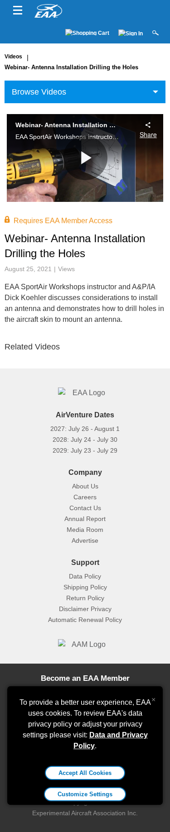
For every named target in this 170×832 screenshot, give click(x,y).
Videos (13, 56)
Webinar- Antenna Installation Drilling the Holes (71, 67)
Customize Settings (85, 794)
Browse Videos (39, 91)
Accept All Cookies (85, 773)
